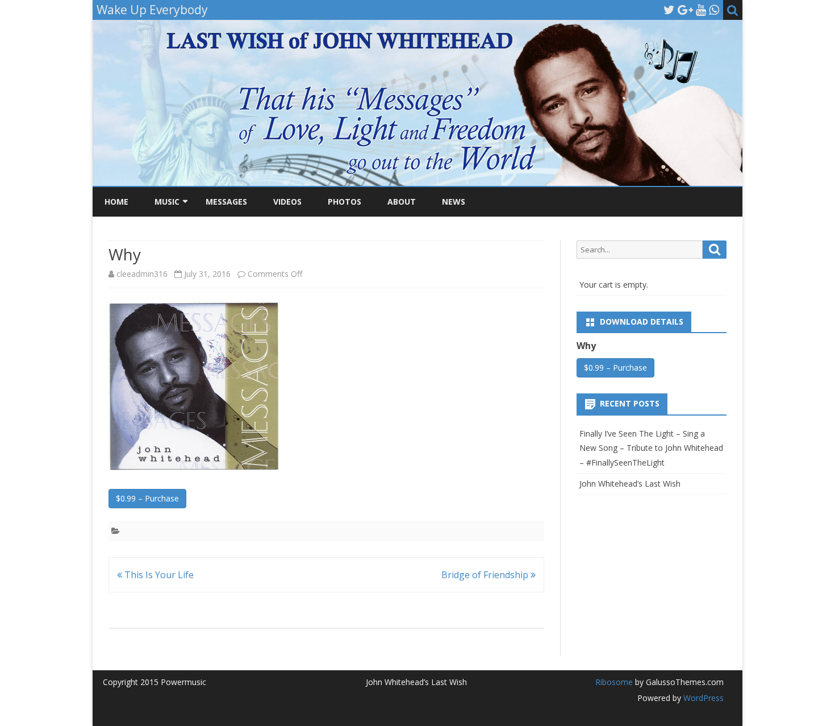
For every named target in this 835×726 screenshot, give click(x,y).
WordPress (702, 697)
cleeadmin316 (142, 273)
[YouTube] (701, 10)
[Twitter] (669, 10)
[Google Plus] (685, 10)
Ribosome (614, 682)
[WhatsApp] (714, 10)
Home (116, 201)
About (401, 201)
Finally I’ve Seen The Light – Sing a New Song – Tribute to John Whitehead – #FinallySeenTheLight (651, 448)
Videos (287, 201)
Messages (226, 201)
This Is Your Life (158, 575)
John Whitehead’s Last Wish (629, 483)
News (453, 201)
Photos (344, 201)
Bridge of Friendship (486, 575)
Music (167, 201)
